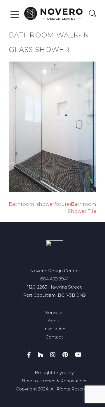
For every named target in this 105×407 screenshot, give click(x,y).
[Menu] (14, 14)
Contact (54, 337)
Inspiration (54, 329)
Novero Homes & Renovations (54, 380)
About (54, 320)
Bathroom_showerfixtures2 (42, 204)
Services (54, 312)
